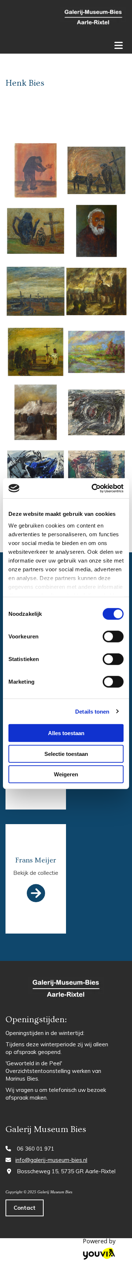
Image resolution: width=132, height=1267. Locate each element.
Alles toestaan (66, 733)
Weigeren (66, 774)
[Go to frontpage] (93, 18)
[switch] (113, 636)
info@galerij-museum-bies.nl (51, 1159)
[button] (25, 1208)
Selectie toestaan (66, 753)
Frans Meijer (35, 860)
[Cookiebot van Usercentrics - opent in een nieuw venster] (93, 488)
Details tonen (92, 711)
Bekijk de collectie (35, 872)
